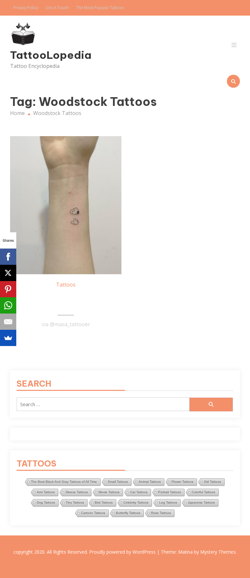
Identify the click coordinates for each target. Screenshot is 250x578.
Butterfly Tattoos (128, 513)
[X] (8, 273)
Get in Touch (57, 7)
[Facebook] (8, 257)
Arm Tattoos (46, 492)
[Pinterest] (8, 289)
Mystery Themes (218, 552)
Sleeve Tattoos (76, 492)
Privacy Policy (25, 7)
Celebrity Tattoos (135, 502)
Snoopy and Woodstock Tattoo (66, 301)
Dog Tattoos (46, 502)
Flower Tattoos (182, 481)
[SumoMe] (8, 338)
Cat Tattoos (138, 492)
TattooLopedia (44, 54)
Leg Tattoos (168, 502)
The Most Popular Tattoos (100, 7)
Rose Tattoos (161, 513)
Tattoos (66, 284)
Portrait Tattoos (169, 492)
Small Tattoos (118, 481)
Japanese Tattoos (201, 502)
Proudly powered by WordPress (123, 552)
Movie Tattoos (109, 492)
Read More (65, 340)
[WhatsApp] (8, 305)
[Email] (8, 322)
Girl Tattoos (212, 481)
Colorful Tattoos (203, 492)
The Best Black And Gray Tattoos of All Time (64, 481)
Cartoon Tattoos (93, 513)
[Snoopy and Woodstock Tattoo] (65, 205)
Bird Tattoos (104, 502)
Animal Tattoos (150, 481)
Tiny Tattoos (75, 502)
